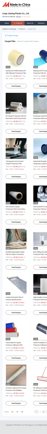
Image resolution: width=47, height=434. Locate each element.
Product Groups (12, 35)
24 (12, 412)
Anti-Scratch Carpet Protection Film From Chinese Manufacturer (16, 209)
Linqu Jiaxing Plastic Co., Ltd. (15, 13)
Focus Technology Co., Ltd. (29, 425)
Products (19, 23)
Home (7, 23)
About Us (30, 23)
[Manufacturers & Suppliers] (16, 4)
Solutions (41, 23)
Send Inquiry (16, 86)
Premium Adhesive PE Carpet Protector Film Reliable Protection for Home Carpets (16, 390)
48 (22, 412)
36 (17, 412)
